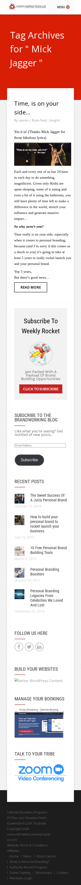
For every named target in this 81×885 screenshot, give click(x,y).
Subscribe (29, 460)
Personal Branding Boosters (44, 571)
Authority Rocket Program (28, 867)
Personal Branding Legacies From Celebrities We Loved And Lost (46, 598)
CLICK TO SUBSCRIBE (40, 389)
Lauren (23, 120)
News (27, 856)
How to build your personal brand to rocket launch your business (44, 524)
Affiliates (13, 851)
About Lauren (46, 856)
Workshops (43, 873)
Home (13, 856)
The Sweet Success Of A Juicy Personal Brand (48, 497)
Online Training (19, 873)
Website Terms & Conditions (27, 845)
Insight (54, 120)
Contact (62, 873)
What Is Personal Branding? (29, 862)
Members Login (20, 878)
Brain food (40, 120)
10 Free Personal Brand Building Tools (48, 550)
